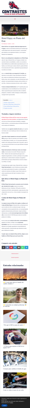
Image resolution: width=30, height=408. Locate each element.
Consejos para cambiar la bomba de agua (14, 369)
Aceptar (4, 405)
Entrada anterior (15, 253)
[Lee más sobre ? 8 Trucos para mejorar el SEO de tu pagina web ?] (15, 336)
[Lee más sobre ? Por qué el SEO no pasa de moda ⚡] (15, 316)
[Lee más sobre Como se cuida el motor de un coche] (15, 380)
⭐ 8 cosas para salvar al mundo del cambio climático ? (13, 283)
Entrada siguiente (15, 257)
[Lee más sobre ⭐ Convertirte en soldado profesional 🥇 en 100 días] (15, 295)
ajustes (11, 402)
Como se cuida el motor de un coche (13, 390)
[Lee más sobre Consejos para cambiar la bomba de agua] (15, 359)
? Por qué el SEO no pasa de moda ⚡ (14, 325)
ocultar (10, 100)
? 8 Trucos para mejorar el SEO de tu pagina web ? (13, 346)
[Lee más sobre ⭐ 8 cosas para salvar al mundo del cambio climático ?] (15, 274)
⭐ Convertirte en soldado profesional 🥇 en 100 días (15, 305)
